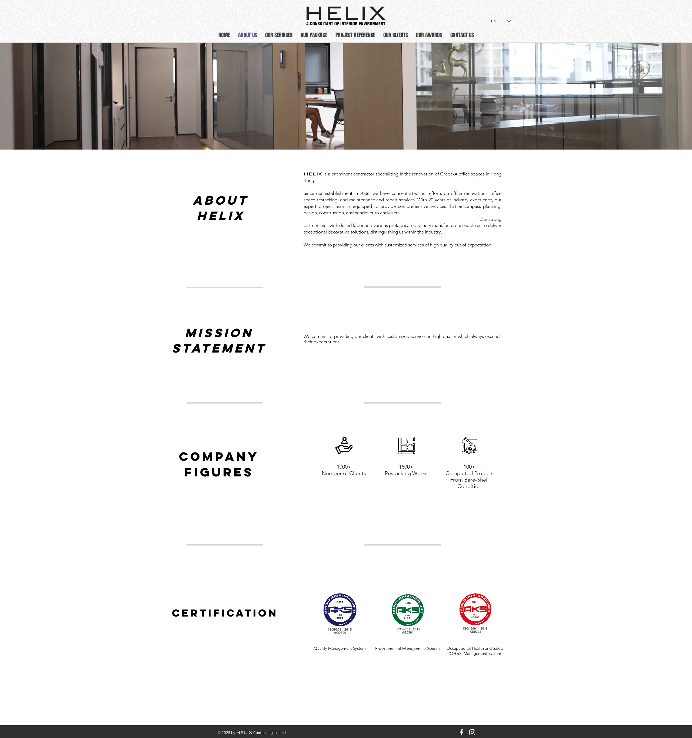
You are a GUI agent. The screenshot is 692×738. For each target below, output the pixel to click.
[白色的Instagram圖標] (472, 732)
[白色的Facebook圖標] (461, 732)
